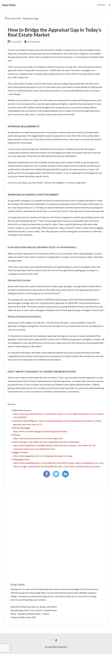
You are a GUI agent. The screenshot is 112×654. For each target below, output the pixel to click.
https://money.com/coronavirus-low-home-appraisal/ (38, 438)
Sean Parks (9, 5)
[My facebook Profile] (109, 5)
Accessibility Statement (56, 647)
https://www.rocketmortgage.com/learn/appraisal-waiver (40, 431)
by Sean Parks (33, 41)
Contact (101, 5)
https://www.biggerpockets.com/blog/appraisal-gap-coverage (42, 456)
